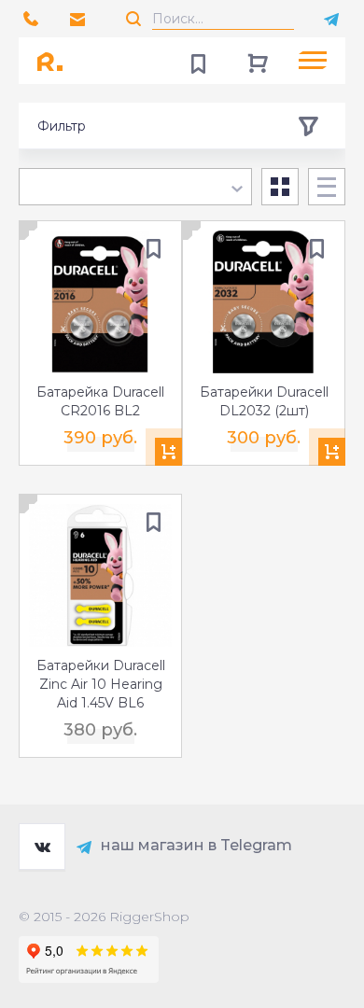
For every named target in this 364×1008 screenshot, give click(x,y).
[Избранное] (198, 60)
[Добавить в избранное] (153, 249)
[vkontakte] (42, 846)
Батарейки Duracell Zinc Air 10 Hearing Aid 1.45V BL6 (100, 684)
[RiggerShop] (56, 60)
